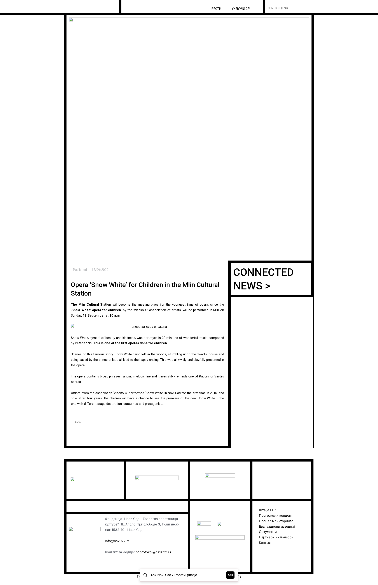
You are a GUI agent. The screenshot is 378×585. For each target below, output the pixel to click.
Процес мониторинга (276, 521)
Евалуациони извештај (277, 526)
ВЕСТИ (216, 9)
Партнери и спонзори (276, 537)
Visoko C (120, 393)
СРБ (270, 8)
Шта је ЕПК (268, 510)
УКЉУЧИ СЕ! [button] (241, 9)
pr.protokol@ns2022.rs (153, 552)
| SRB (277, 8)
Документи (268, 532)
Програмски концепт (276, 515)
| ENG (284, 8)
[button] (299, 8)
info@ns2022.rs (117, 541)
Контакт (265, 543)
